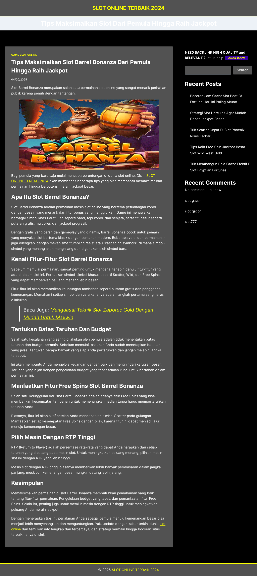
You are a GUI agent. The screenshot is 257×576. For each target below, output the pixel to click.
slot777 (191, 222)
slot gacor (193, 201)
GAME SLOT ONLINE (24, 54)
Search (243, 70)
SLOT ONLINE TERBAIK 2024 (135, 570)
